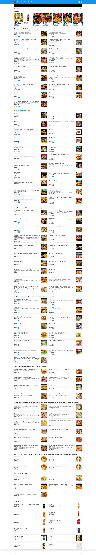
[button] (14, 553)
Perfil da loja (79, 8)
